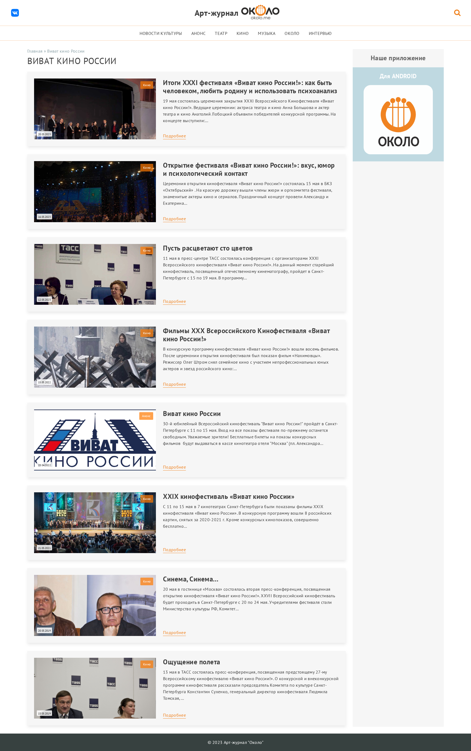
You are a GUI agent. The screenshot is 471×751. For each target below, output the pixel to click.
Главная (35, 51)
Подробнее (174, 135)
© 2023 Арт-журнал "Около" (236, 742)
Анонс (198, 33)
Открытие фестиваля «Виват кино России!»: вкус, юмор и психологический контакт (249, 169)
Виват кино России (192, 413)
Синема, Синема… (191, 579)
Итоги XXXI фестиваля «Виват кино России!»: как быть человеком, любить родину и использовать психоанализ (250, 87)
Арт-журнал (216, 12)
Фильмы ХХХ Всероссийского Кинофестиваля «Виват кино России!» (246, 335)
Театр (221, 33)
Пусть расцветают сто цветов (208, 248)
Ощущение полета (191, 662)
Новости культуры (161, 33)
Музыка (266, 33)
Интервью (320, 33)
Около (292, 33)
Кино (243, 33)
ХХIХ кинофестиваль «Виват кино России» (228, 496)
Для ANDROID (398, 76)
